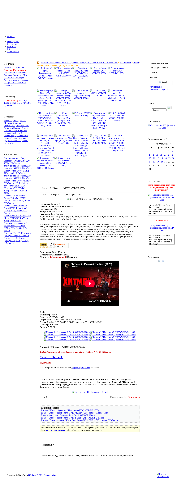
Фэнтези (17, 123)
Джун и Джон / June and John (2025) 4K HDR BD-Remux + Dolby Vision (74, 413)
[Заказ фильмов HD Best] (90, 392)
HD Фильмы (18, 67)
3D (20, 100)
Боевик (7, 120)
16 (173, 158)
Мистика (8, 123)
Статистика (12, 44)
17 (150, 162)
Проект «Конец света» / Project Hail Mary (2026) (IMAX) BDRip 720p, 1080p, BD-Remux (17, 199)
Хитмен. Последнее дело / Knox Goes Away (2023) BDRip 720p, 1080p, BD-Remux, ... (81, 420)
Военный (22, 130)
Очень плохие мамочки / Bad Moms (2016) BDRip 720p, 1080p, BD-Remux (17, 218)
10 (150, 158)
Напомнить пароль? (159, 89)
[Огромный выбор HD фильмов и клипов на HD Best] (161, 200)
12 (158, 158)
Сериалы (8, 75)
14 (165, 158)
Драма (25, 128)
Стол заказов (13, 51)
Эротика (22, 138)
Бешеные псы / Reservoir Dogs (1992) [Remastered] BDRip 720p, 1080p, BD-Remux (15, 209)
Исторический (11, 130)
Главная (11, 36)
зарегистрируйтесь (81, 367)
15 (169, 158)
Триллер (15, 120)
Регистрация (13, 41)
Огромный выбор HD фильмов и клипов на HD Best (162, 227)
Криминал (9, 133)
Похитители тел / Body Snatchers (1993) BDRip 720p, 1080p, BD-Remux (17, 160)
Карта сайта (50, 475)
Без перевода (10, 143)
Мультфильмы (21, 135)
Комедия (17, 128)
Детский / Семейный (13, 134)
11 (154, 158)
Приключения (22, 125)
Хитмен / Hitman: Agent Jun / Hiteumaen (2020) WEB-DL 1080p (70, 410)
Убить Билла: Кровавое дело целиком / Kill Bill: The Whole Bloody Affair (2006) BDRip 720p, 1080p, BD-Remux (18, 169)
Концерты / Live (20, 75)
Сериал (13, 138)
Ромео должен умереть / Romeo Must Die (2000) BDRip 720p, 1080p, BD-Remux (15, 227)
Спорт (7, 138)
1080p (6, 103)
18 (154, 162)
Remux (13, 103)
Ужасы (23, 120)
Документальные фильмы (16, 80)
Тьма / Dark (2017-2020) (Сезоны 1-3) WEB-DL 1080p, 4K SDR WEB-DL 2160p (16, 189)
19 (158, 162)
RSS (9, 49)
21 (165, 162)
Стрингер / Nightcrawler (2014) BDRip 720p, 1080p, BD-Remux (16, 240)
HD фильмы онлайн (13, 82)
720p (24, 100)
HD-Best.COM (35, 475)
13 (162, 158)
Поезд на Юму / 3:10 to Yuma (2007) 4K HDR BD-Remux (17, 234)
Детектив (8, 128)
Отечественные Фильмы (15, 72)
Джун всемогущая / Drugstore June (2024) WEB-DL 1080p (68, 415)
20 (162, 162)
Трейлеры (19, 77)
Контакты (11, 46)
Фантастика (9, 125)
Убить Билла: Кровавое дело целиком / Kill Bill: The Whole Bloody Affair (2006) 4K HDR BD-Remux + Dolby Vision (18, 179)
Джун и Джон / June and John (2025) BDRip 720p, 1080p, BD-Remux (72, 418)
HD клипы (9, 77)
